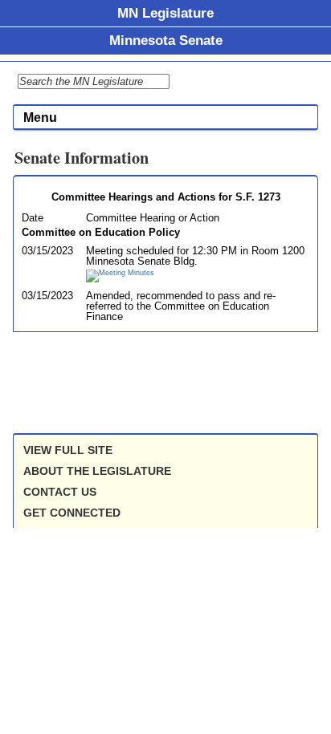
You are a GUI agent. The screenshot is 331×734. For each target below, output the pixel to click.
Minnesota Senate (166, 40)
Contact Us (59, 491)
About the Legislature (97, 470)
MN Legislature (165, 13)
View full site (67, 450)
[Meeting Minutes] (120, 273)
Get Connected (72, 512)
